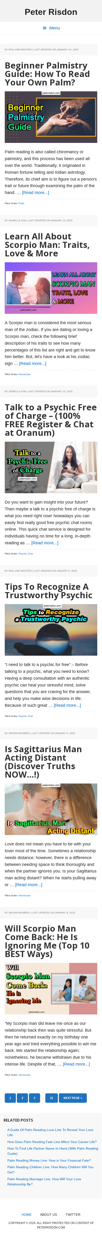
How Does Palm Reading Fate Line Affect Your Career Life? (52, 1142)
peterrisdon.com (51, 1227)
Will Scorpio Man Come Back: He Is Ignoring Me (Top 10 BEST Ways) (47, 941)
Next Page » (72, 1099)
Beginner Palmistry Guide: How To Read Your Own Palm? (47, 74)
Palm (21, 203)
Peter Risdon (51, 12)
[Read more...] (35, 192)
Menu (54, 28)
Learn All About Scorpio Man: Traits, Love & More (47, 244)
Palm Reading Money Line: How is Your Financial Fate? (49, 1160)
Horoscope (25, 374)
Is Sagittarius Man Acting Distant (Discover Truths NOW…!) (43, 761)
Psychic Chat (26, 553)
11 (54, 1098)
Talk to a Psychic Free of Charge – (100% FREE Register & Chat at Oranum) (51, 419)
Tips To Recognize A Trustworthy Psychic (49, 591)
